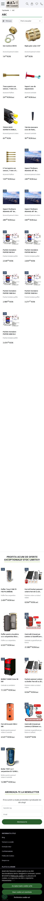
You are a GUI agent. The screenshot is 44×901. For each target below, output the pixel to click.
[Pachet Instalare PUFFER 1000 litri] (11, 279)
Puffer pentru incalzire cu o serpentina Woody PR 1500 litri (10, 635)
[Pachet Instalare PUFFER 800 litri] (33, 238)
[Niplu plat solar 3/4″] (33, 34)
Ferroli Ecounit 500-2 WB (9, 725)
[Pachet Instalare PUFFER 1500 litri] (33, 279)
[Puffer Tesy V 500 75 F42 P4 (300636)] (10, 577)
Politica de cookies (17, 876)
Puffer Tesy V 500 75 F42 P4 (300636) (8, 590)
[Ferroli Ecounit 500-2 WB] (10, 712)
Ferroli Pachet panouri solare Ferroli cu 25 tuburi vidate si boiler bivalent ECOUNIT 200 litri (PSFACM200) (33, 590)
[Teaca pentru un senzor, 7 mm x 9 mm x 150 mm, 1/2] (11, 75)
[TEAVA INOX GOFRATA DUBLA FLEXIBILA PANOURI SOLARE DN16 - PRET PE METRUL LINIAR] (11, 116)
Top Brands (5, 10)
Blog (3, 837)
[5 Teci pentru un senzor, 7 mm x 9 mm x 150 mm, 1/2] (11, 157)
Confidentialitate (7, 851)
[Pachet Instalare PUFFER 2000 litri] (11, 320)
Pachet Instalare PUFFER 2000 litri (9, 333)
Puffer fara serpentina (8, 595)
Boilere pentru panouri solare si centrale (8, 731)
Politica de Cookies (8, 856)
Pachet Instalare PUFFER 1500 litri (31, 292)
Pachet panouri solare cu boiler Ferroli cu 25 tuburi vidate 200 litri (33, 680)
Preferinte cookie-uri (22, 897)
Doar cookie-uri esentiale (22, 892)
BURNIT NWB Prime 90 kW (9, 680)
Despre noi (5, 860)
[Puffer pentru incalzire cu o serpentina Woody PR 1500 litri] (10, 622)
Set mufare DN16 (9, 46)
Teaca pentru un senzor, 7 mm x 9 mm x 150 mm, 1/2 (10, 87)
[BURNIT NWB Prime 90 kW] (10, 667)
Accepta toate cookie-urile (22, 886)
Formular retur (6, 847)
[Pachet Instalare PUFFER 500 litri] (11, 238)
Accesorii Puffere (8, 93)
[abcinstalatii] (13, 4)
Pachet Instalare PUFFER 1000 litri (9, 292)
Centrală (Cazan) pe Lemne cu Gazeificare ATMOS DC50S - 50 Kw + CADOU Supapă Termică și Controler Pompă (34, 635)
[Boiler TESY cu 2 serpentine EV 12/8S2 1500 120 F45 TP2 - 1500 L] (10, 757)
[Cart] (32, 4)
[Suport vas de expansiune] (33, 75)
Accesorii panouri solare (10, 52)
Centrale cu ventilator (8, 685)
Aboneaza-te (22, 822)
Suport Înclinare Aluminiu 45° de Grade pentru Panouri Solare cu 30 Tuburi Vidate (33, 210)
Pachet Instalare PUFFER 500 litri (9, 251)
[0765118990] (41, 4)
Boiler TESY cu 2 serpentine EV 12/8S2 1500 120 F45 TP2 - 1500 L (10, 770)
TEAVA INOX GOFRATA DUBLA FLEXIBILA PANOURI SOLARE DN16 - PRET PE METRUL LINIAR (11, 128)
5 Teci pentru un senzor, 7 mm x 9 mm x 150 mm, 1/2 (10, 169)
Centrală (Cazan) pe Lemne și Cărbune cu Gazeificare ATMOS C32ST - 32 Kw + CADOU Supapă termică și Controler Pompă (34, 725)
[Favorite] (36, 4)
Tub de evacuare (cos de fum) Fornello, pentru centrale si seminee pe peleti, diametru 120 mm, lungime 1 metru (32, 128)
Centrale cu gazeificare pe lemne (33, 641)
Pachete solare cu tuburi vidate (32, 596)
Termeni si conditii (8, 842)
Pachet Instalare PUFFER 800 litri (31, 251)
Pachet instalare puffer (10, 256)
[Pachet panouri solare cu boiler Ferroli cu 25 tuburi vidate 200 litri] (34, 667)
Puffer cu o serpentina (8, 640)
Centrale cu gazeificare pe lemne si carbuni (33, 731)
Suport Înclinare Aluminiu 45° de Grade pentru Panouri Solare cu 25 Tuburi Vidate (11, 210)
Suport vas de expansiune (30, 87)
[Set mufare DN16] (11, 34)
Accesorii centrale (30, 93)
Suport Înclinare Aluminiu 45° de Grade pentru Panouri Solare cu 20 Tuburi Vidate (33, 169)
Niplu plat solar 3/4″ (32, 46)
